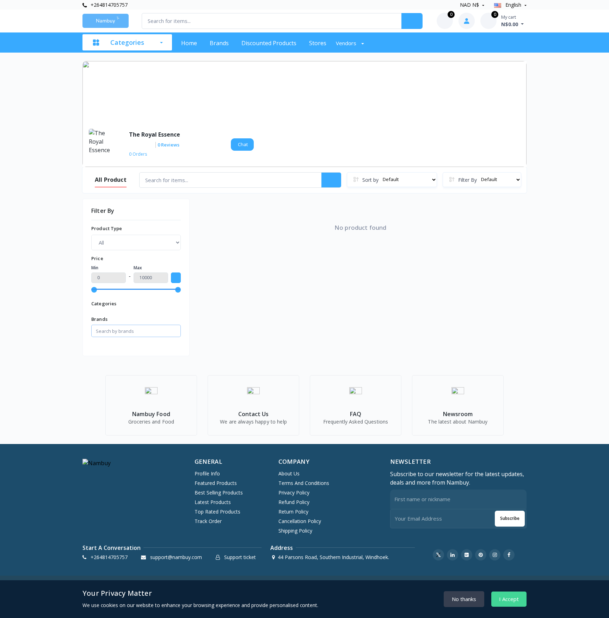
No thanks (464, 598)
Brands (219, 43)
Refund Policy (293, 502)
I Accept (509, 598)
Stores (317, 43)
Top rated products (217, 511)
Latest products (213, 502)
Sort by (370, 179)
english (513, 4)
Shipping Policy (295, 530)
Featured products (216, 483)
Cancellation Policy (299, 521)
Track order (208, 521)
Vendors (347, 43)
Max (138, 268)
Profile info (207, 473)
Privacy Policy (293, 492)
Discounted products (268, 43)
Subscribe (509, 518)
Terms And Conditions (303, 483)
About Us (289, 473)
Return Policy (293, 511)
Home (189, 43)
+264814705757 (108, 4)
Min (94, 268)
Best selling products (219, 492)
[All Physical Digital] (136, 242)
